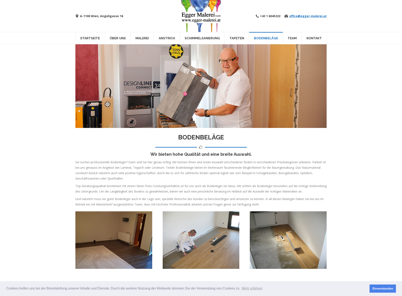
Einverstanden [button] (382, 288)
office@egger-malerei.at (308, 16)
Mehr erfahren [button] (252, 288)
